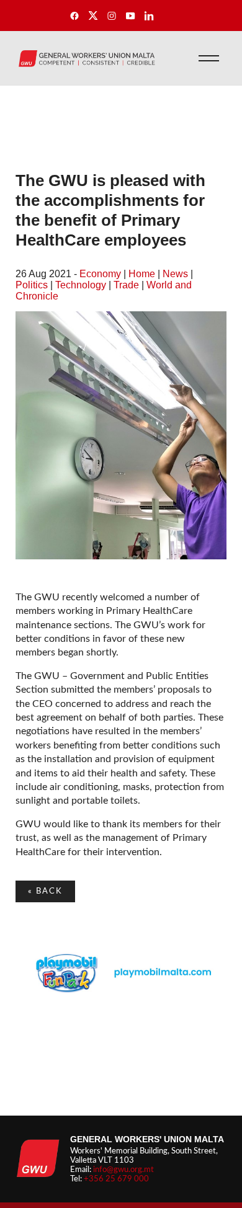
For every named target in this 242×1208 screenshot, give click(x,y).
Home (141, 274)
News (175, 274)
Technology (80, 285)
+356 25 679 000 (116, 1179)
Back (45, 891)
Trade (126, 285)
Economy (100, 274)
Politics (32, 285)
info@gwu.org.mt (123, 1169)
